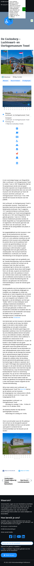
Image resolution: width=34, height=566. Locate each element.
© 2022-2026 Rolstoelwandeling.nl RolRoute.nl (17, 562)
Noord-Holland (15, 80)
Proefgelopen (27, 80)
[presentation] (4, 98)
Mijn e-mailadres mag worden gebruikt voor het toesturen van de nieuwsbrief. (15, 549)
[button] (4, 108)
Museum (5, 80)
